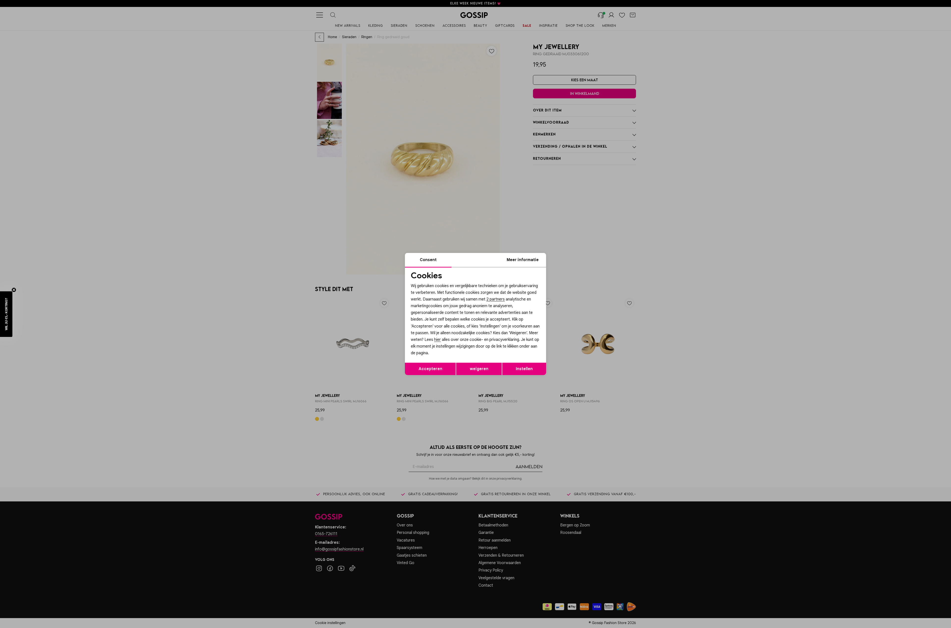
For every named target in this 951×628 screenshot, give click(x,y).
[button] (6, 314)
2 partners (495, 299)
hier (437, 339)
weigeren (479, 368)
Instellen (524, 368)
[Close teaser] (13, 289)
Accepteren (430, 368)
